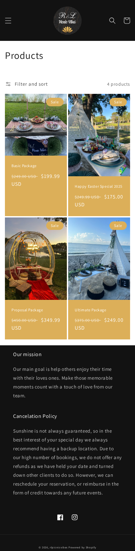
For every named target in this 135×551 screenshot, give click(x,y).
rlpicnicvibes (59, 547)
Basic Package (24, 165)
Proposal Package (27, 309)
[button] (8, 20)
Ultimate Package (90, 309)
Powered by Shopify (82, 547)
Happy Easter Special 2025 (99, 186)
